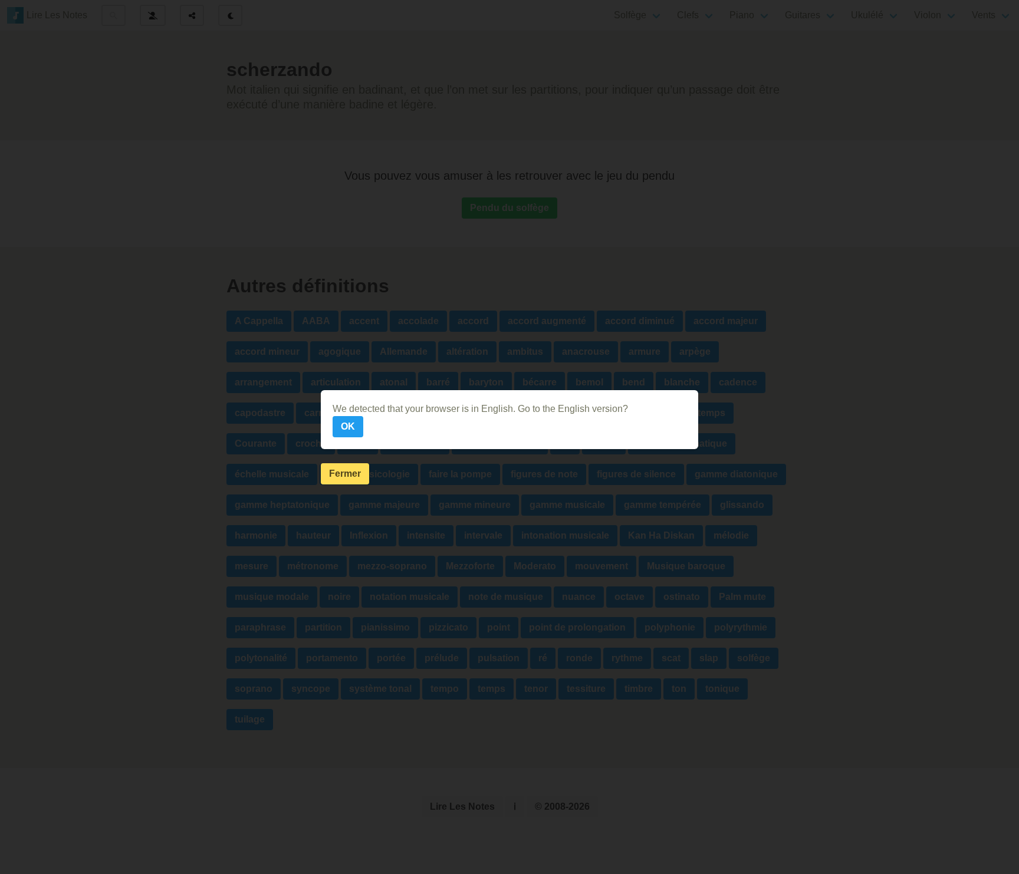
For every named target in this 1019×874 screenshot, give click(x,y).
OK (348, 426)
